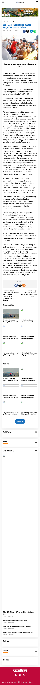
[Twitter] (20, 285)
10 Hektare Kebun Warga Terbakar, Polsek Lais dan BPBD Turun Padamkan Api (11, 321)
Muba (4, 32)
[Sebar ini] (24, 31)
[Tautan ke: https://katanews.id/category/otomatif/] (36, 451)
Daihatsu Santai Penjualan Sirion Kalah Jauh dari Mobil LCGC (18, 632)
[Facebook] (16, 285)
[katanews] (20, 2)
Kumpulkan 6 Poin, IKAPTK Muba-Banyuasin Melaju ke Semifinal (27, 337)
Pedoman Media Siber (28, 682)
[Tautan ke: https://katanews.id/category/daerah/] (36, 651)
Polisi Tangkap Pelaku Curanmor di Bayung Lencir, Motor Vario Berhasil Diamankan (29, 354)
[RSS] (24, 285)
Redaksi (19, 682)
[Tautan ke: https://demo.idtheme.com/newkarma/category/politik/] (36, 432)
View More (20, 421)
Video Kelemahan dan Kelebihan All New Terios (15, 620)
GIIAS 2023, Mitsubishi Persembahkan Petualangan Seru (18, 613)
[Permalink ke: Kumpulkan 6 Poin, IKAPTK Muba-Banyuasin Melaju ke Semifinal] (29, 330)
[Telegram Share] (31, 31)
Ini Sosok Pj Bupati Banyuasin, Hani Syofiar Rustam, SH (29, 293)
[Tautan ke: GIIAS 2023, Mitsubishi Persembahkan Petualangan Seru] (20, 532)
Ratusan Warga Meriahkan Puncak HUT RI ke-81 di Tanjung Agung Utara (11, 337)
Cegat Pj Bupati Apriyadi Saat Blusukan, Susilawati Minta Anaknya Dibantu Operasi (11, 295)
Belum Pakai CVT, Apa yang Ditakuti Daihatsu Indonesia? (17, 626)
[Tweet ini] (27, 31)
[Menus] (3, 2)
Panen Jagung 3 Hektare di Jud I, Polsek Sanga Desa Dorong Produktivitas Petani (10, 354)
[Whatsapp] (34, 31)
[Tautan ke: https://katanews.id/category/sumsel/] (36, 442)
